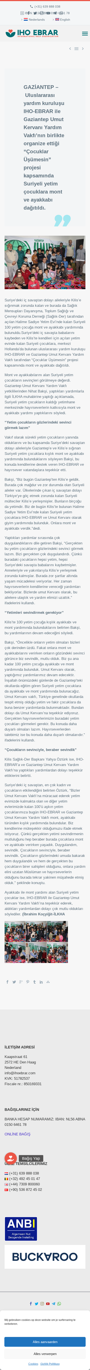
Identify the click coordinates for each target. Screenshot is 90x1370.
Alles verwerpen (45, 1354)
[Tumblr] (34, 982)
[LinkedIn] (41, 982)
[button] (11, 1158)
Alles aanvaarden (45, 1342)
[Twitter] (35, 13)
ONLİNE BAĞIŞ (17, 1134)
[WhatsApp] (61, 13)
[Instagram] (41, 13)
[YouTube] (48, 13)
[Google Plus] (21, 982)
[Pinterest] (27, 982)
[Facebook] (28, 13)
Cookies (33, 1363)
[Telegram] (55, 13)
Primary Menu (85, 33)
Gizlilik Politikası (50, 1363)
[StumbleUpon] (48, 982)
